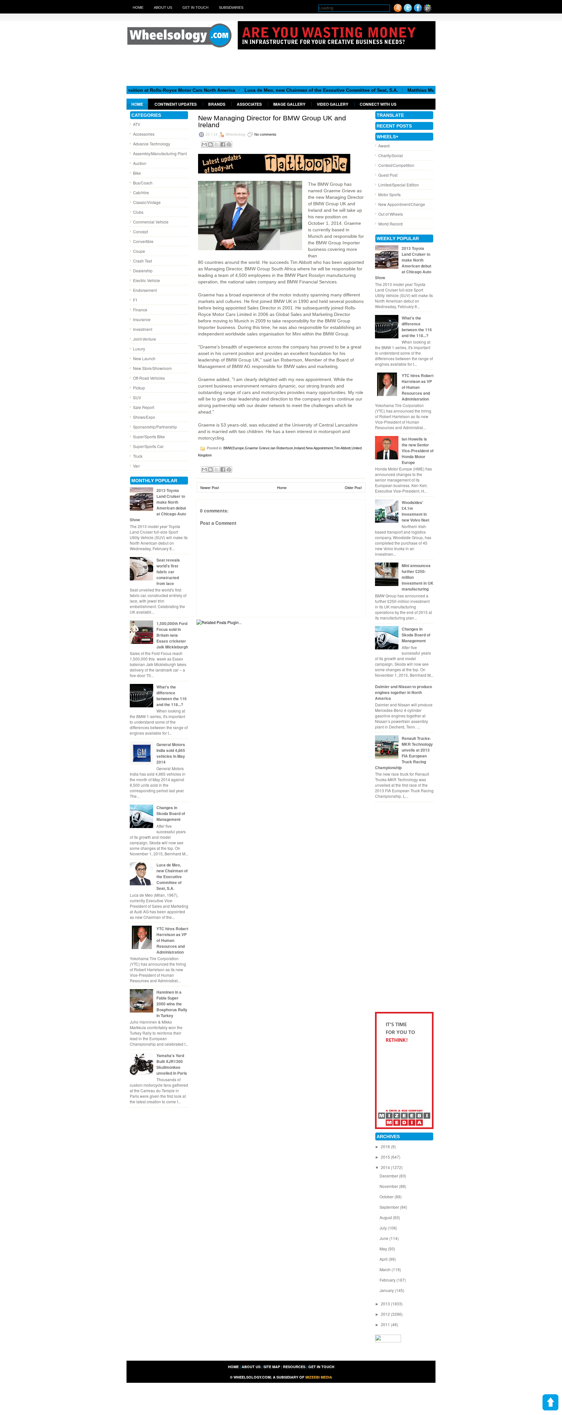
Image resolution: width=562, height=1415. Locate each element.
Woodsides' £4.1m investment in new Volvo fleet (415, 511)
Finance (140, 309)
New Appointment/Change (401, 204)
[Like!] (417, 10)
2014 (386, 1167)
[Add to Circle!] (427, 10)
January (387, 1290)
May (384, 1248)
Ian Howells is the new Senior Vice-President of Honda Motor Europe (418, 450)
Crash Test (142, 261)
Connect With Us (378, 104)
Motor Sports (389, 194)
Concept (140, 231)
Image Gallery (289, 104)
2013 (386, 1303)
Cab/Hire (141, 192)
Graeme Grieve (257, 448)
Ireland (299, 448)
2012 (386, 1314)
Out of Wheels (390, 214)
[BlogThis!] (210, 144)
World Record (390, 223)
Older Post (353, 487)
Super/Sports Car (148, 446)
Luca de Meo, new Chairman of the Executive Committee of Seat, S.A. (291, 90)
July (384, 1228)
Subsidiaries (231, 7)
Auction (139, 163)
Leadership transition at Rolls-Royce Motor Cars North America (135, 90)
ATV (136, 124)
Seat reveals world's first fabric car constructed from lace (168, 571)
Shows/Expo (144, 417)
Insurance (142, 319)
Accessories (143, 134)
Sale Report (143, 407)
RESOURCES (294, 1366)
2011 (386, 1324)
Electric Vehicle (146, 280)
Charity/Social (390, 155)
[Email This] (204, 144)
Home (138, 7)
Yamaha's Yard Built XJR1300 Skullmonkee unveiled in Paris (171, 1064)
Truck (137, 456)
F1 (135, 300)
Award (384, 145)
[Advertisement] (281, 67)
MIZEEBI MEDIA (318, 1377)
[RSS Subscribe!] (397, 10)
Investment (142, 329)
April (384, 1259)
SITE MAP (271, 1366)
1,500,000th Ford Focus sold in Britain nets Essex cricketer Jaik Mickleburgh (172, 635)
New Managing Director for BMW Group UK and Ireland (272, 121)
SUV (137, 397)
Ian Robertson (282, 448)
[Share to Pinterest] (229, 144)
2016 (386, 1146)
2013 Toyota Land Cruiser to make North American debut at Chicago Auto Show (158, 505)
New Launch (144, 358)
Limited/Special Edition (398, 184)
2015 (386, 1157)
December (389, 1175)
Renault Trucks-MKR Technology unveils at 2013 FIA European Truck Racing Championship (404, 752)
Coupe (139, 251)
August (386, 1217)
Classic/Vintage (147, 202)
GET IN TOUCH (321, 1366)
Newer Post (209, 487)
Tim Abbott (342, 448)
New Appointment (319, 448)
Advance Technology (151, 143)
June (384, 1238)
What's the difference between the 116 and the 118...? (171, 695)
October (387, 1196)
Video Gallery (332, 104)
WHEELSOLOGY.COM (252, 1377)
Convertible (143, 241)
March (386, 1269)
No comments (265, 134)
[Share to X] (216, 144)
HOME (233, 1366)
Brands (216, 104)
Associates (249, 104)
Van (136, 466)
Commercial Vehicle (150, 221)
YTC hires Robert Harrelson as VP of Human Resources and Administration (172, 940)
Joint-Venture (144, 339)
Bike (137, 173)
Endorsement (145, 290)
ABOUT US (251, 1366)
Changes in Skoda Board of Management (170, 813)
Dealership (143, 270)
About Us (163, 7)
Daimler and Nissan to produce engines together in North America (403, 692)
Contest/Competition (396, 165)
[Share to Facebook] (223, 144)
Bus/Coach (143, 182)
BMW (227, 448)
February (388, 1280)
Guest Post (387, 175)
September (390, 1207)
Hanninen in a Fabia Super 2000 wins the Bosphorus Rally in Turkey (171, 1003)
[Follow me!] (407, 10)
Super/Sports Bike (149, 436)
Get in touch (195, 7)
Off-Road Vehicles (149, 378)
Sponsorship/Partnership (155, 426)
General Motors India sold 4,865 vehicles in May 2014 (170, 753)
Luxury (139, 348)
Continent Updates (175, 104)
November (389, 1186)
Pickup (139, 387)
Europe (238, 448)
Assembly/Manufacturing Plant (160, 153)
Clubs (138, 212)
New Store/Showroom (152, 368)
